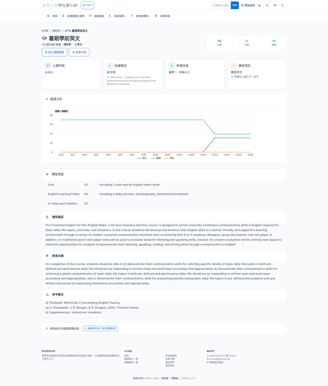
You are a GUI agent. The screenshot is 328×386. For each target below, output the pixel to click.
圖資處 (165, 378)
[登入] (259, 5)
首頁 (46, 30)
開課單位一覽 (131, 359)
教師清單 (170, 365)
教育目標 (58, 256)
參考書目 (58, 294)
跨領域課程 (171, 355)
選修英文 (56, 30)
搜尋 (235, 5)
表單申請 (170, 359)
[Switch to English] (267, 5)
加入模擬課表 (56, 52)
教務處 (174, 378)
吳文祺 (111, 72)
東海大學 (137, 378)
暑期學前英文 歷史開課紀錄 (102, 328)
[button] (117, 16)
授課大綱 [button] (81, 52)
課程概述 (58, 217)
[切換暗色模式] (282, 5)
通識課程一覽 (131, 362)
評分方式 (58, 174)
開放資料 (170, 362)
